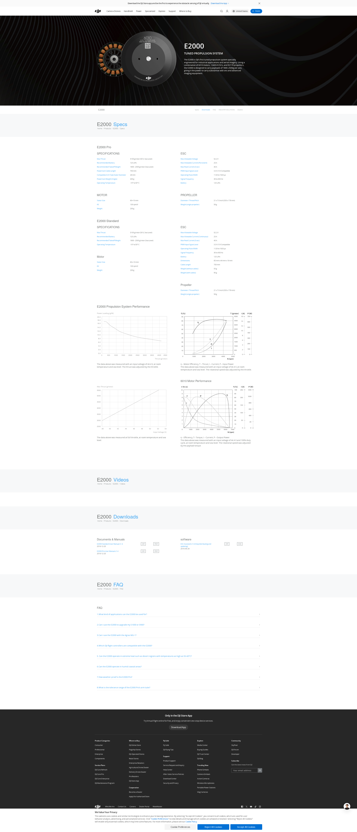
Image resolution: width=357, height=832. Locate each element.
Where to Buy (185, 11)
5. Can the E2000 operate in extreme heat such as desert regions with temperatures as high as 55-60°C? (144, 656)
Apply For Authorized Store (139, 796)
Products (107, 128)
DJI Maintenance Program (104, 783)
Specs (197, 110)
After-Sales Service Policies (173, 774)
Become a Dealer (135, 792)
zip (143, 544)
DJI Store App (134, 781)
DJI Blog (200, 758)
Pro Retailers (134, 776)
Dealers (240, 110)
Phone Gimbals (203, 770)
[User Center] (227, 11)
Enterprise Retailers (136, 763)
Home (99, 128)
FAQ (214, 110)
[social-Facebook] (242, 807)
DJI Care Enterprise (102, 778)
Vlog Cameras (202, 792)
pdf (156, 544)
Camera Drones (113, 11)
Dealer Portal (144, 806)
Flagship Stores (135, 749)
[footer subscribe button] (260, 770)
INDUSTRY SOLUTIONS (227, 110)
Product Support (169, 761)
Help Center (167, 770)
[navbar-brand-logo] (101, 11)
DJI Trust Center (203, 754)
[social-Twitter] (246, 807)
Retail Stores (134, 758)
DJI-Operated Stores (136, 754)
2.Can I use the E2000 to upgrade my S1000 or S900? (120, 624)
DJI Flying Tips (168, 749)
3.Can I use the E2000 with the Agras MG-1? (116, 635)
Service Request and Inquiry (173, 765)
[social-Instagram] (260, 807)
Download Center (170, 778)
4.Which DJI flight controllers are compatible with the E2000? (124, 645)
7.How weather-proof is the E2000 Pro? (114, 677)
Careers (133, 806)
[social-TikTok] (255, 807)
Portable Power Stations (206, 787)
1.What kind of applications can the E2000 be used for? (122, 614)
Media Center (202, 745)
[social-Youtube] (251, 807)
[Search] (221, 11)
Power (139, 11)
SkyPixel (234, 745)
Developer (235, 754)
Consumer (99, 745)
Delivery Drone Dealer (137, 772)
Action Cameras (203, 778)
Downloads (206, 110)
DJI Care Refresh (101, 770)
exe (239, 544)
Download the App (219, 3)
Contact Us (122, 806)
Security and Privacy (170, 783)
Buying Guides (202, 749)
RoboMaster (157, 806)
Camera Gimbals (203, 774)
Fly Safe (166, 745)
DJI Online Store (135, 745)
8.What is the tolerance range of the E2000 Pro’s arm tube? (123, 687)
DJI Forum (235, 749)
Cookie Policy (191, 821)
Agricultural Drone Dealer (139, 767)
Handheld (128, 11)
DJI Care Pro (99, 774)
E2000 (101, 109)
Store (257, 11)
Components (100, 758)
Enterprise (99, 754)
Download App (178, 727)
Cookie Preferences (159, 818)
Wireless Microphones (205, 783)
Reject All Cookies (213, 827)
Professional (99, 749)
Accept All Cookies (246, 827)
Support (172, 11)
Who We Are (109, 806)
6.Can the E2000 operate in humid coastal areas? (119, 666)
